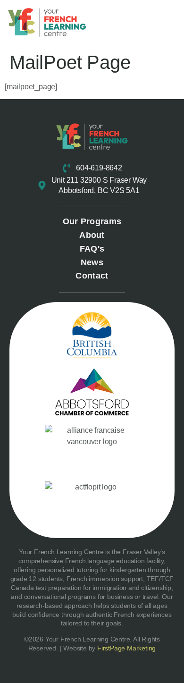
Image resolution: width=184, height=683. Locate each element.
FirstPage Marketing (126, 648)
